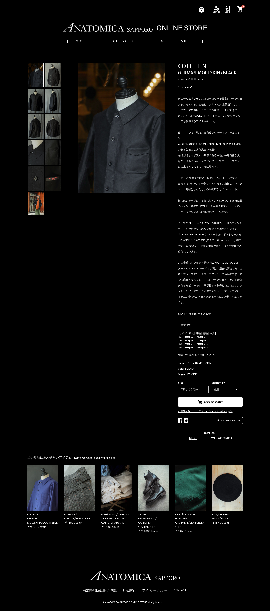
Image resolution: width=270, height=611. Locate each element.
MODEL (84, 41)
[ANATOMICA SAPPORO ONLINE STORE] (135, 27)
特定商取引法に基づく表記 (100, 590)
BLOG (158, 41)
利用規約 (128, 590)
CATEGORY (122, 41)
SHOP (187, 41)
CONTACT (180, 590)
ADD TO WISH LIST (230, 420)
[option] (121, 128)
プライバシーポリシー (154, 590)
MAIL (194, 438)
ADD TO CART (213, 402)
